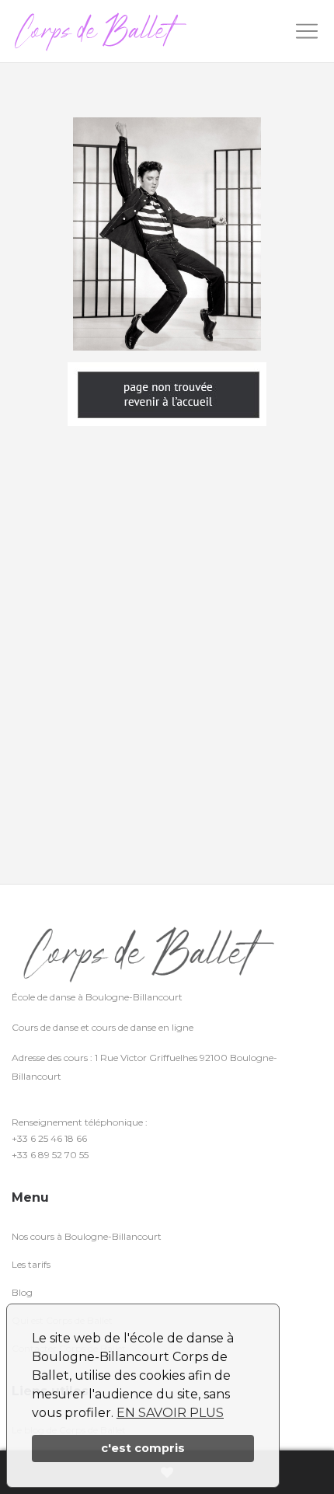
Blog (22, 1292)
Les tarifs (31, 1264)
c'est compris (143, 1448)
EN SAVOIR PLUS (170, 1412)
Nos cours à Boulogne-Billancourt (87, 1236)
